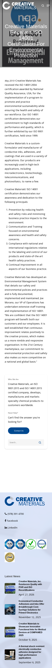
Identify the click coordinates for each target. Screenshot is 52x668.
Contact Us (18, 431)
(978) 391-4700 (15, 513)
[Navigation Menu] (48, 5)
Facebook (11, 520)
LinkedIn (11, 527)
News (26, 18)
